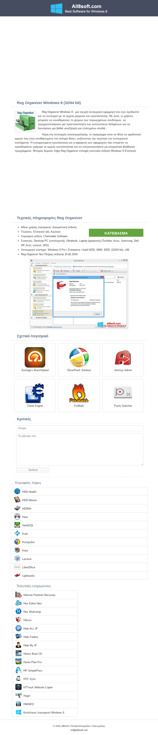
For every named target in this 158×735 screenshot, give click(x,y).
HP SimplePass (32, 670)
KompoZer (28, 542)
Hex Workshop (32, 611)
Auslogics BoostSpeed (35, 370)
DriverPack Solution (79, 370)
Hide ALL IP (30, 628)
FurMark (79, 405)
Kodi (25, 533)
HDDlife (26, 508)
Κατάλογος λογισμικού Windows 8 (43, 712)
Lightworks (28, 575)
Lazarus (27, 559)
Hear (25, 517)
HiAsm (27, 620)
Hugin (26, 695)
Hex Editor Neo (32, 603)
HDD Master (29, 500)
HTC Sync (29, 679)
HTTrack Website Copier (38, 687)
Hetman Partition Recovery (39, 595)
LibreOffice (28, 567)
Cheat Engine (35, 405)
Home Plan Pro (32, 662)
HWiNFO (28, 704)
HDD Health (29, 491)
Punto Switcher (123, 405)
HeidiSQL (28, 525)
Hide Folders (30, 637)
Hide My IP (30, 645)
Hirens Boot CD (32, 653)
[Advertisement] (79, 47)
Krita (25, 550)
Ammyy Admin (123, 370)
